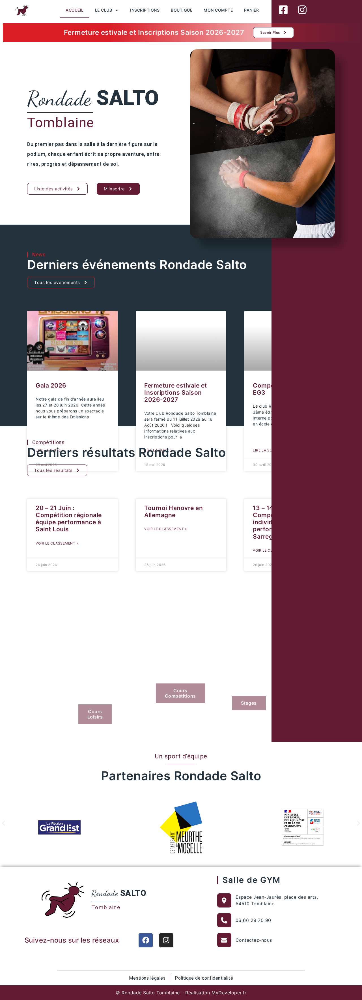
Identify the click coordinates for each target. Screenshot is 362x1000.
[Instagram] (166, 940)
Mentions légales (147, 978)
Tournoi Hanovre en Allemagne (173, 511)
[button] (3, 823)
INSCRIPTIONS (145, 10)
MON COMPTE (218, 10)
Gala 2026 (51, 385)
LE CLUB (103, 10)
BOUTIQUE (181, 10)
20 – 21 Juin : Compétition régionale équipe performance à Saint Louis (69, 518)
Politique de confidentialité (204, 978)
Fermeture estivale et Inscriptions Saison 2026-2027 (175, 392)
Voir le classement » (57, 543)
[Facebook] (146, 940)
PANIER (251, 10)
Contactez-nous (254, 940)
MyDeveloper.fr (229, 992)
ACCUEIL (75, 10)
